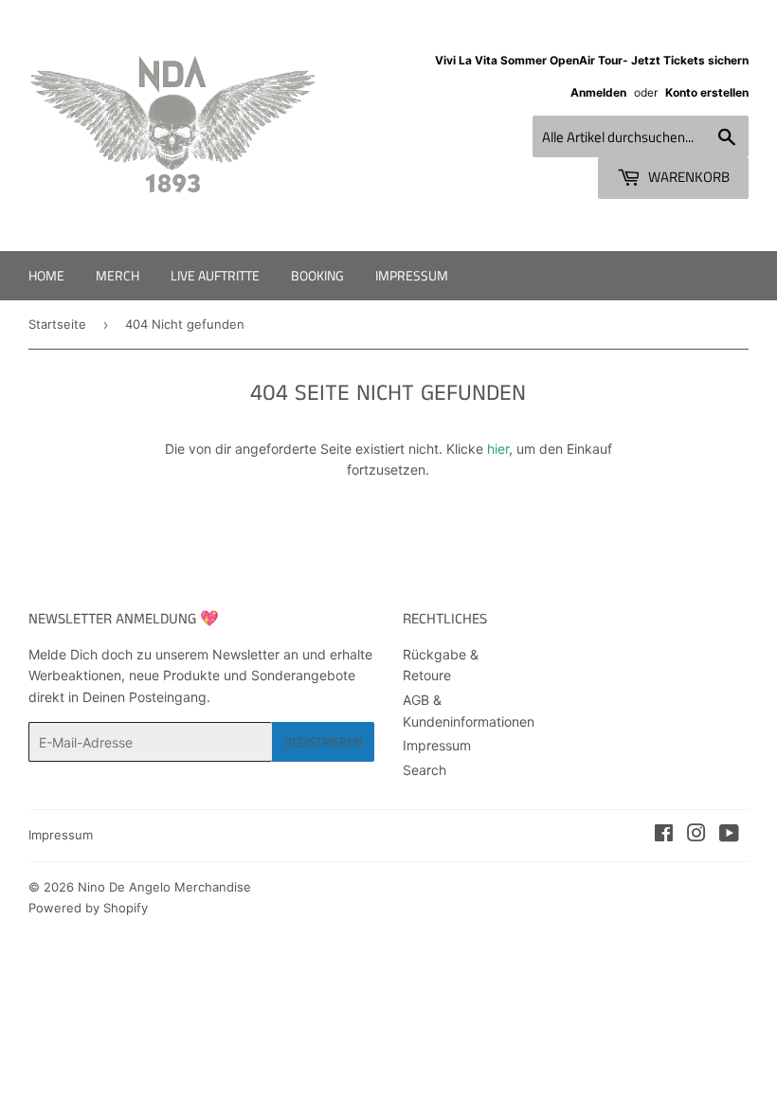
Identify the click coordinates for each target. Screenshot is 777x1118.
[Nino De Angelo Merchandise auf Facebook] (664, 835)
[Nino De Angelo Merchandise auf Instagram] (696, 835)
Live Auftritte (215, 275)
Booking (317, 275)
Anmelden (598, 92)
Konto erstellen (707, 92)
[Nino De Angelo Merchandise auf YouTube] (729, 835)
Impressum (411, 275)
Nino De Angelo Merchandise (164, 886)
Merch (117, 275)
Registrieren (323, 741)
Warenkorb (687, 177)
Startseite (57, 324)
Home (46, 275)
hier (498, 449)
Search (424, 770)
